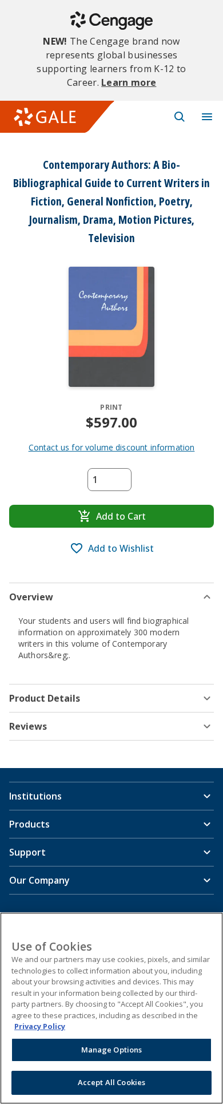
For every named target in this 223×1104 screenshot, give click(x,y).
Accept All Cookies (111, 1082)
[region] (111, 1008)
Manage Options (111, 1049)
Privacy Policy (39, 1026)
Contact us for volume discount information (112, 447)
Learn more (128, 82)
